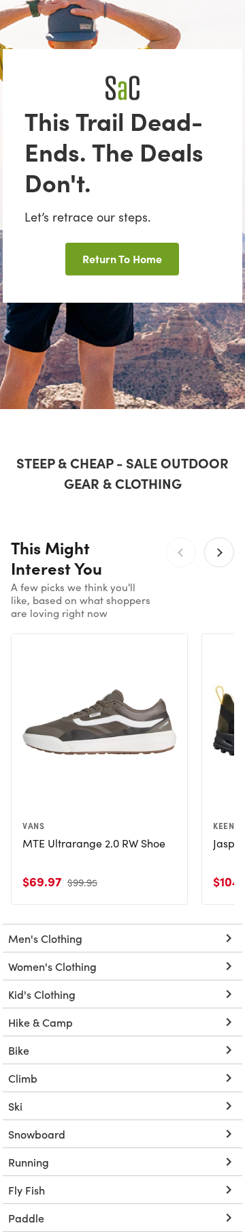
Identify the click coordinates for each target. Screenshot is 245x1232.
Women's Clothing (52, 966)
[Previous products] (181, 552)
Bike (18, 1049)
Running (28, 1161)
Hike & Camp (40, 1022)
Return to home (122, 258)
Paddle (26, 1217)
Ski (15, 1105)
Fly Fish (26, 1189)
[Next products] (219, 552)
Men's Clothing (45, 938)
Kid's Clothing (42, 994)
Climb (22, 1077)
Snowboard (36, 1133)
